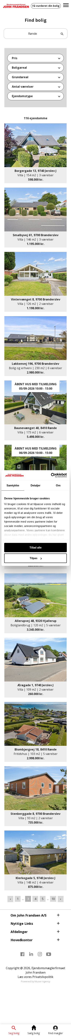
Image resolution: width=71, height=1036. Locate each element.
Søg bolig (13, 1033)
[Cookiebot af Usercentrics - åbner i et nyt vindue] (51, 475)
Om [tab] (58, 485)
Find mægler (55, 1033)
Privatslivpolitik (42, 977)
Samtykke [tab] (13, 485)
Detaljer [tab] (36, 485)
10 (53, 899)
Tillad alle (35, 547)
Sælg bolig (33, 1033)
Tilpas (33, 558)
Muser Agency (42, 981)
